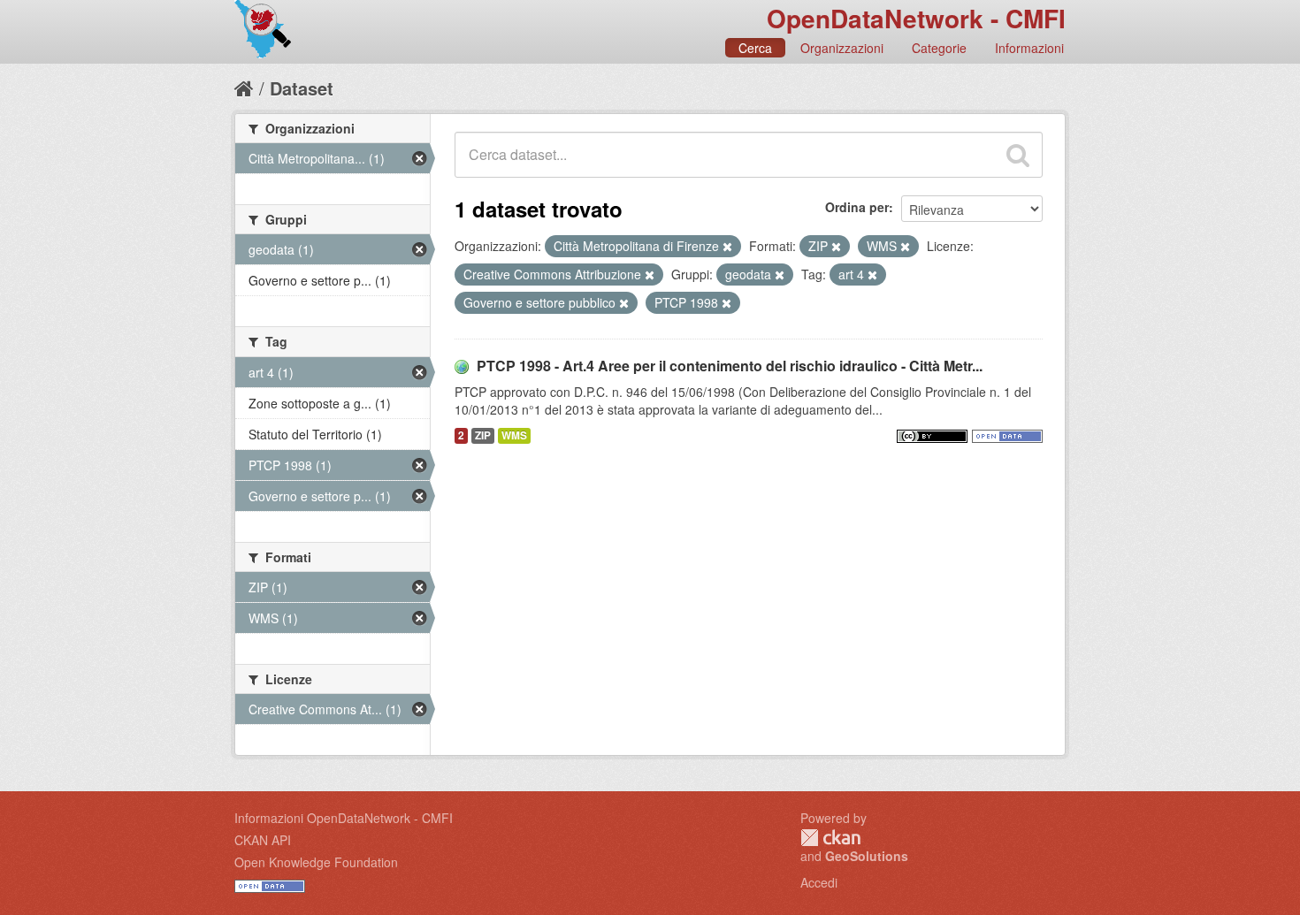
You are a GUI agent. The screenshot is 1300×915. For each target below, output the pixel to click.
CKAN (830, 837)
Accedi (818, 882)
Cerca (755, 48)
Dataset (301, 88)
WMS (514, 435)
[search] (1017, 154)
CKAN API (262, 840)
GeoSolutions (866, 856)
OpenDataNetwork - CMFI (916, 18)
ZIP (483, 435)
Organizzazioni (841, 48)
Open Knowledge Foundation (316, 862)
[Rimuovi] (727, 247)
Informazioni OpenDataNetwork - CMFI (343, 818)
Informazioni (1029, 48)
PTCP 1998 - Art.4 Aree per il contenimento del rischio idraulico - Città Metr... (730, 365)
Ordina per (857, 207)
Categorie (939, 48)
